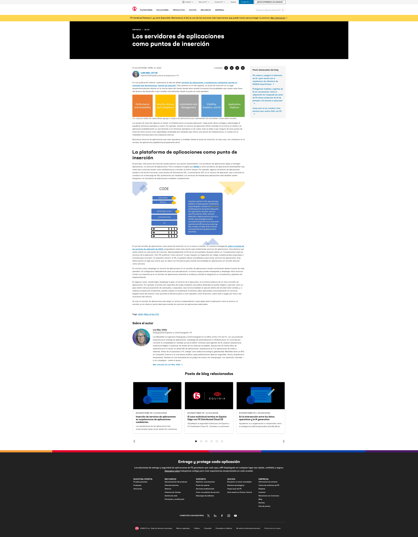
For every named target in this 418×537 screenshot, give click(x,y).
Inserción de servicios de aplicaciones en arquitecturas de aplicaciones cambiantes (156, 419)
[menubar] (209, 2)
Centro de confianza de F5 (269, 485)
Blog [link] (147, 29)
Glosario (168, 489)
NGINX (196, 167)
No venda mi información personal (248, 528)
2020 (140, 314)
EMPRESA (136, 29)
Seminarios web (171, 496)
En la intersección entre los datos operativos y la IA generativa (257, 418)
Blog (260, 499)
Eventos (262, 503)
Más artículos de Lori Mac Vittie (166, 365)
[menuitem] (188, 2)
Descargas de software (205, 496)
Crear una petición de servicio (207, 492)
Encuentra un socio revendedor (239, 482)
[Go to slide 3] (206, 441)
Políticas (197, 528)
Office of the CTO (151, 314)
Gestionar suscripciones (205, 482)
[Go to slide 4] (211, 441)
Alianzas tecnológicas (235, 485)
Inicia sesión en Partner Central (239, 492)
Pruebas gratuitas (140, 482)
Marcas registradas (183, 528)
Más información (278, 18)
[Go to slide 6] (222, 441)
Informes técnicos (172, 485)
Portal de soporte (202, 485)
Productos (137, 485)
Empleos (262, 489)
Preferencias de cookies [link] (272, 528)
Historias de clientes (173, 492)
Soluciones (137, 489)
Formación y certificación (174, 499)
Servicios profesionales (205, 489)
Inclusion (262, 492)
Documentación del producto (176, 482)
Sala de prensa (264, 506)
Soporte (233, 2)
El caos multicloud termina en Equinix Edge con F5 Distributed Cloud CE (207, 418)
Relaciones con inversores (269, 496)
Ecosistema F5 (196, 413)
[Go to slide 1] (196, 441)
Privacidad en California (224, 528)
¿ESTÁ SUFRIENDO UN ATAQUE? (270, 2)
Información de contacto (268, 482)
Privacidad (207, 528)
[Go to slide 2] (201, 441)
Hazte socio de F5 (234, 489)
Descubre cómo (172, 471)
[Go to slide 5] (217, 441)
